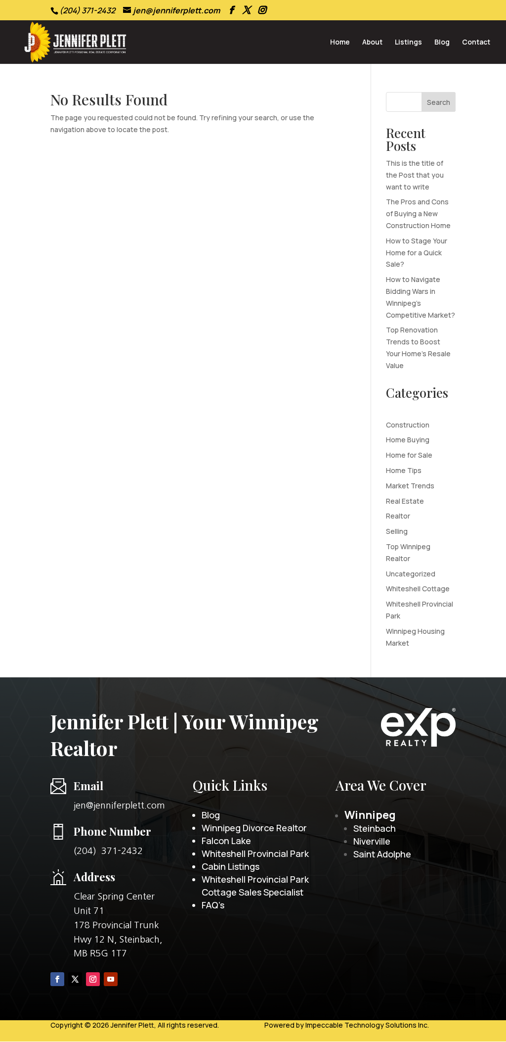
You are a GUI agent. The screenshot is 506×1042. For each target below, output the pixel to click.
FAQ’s (213, 905)
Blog (442, 43)
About (372, 43)
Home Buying (407, 439)
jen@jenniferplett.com (119, 805)
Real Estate (405, 501)
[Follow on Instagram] (93, 979)
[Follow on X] (75, 979)
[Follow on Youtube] (111, 979)
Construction (407, 424)
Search (438, 102)
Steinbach (374, 828)
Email (88, 785)
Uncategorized (410, 573)
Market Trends (410, 485)
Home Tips (404, 470)
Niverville (371, 841)
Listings (408, 43)
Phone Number (112, 831)
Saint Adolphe (382, 854)
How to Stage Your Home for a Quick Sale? (416, 252)
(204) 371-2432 (108, 851)
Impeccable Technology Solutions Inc (366, 1025)
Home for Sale (409, 455)
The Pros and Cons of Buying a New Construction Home (418, 213)
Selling (397, 531)
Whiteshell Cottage (418, 588)
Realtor (398, 516)
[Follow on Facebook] (57, 979)
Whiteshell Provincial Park (255, 853)
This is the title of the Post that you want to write (415, 174)
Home (340, 43)
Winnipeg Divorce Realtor (254, 828)
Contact (476, 43)
